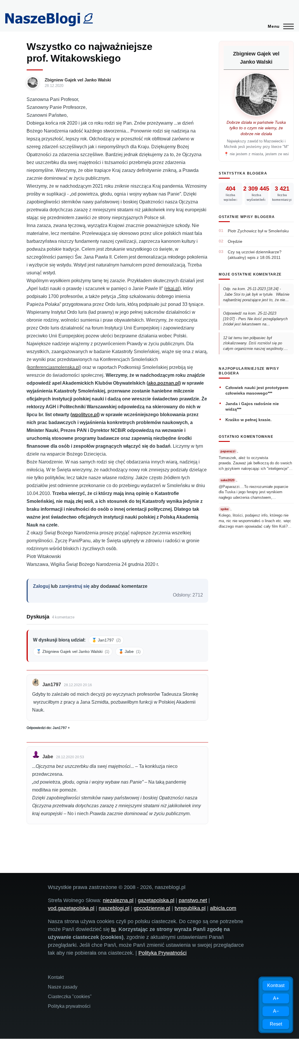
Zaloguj (41, 586)
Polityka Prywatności (162, 953)
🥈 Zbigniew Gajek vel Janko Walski (72, 651)
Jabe (47, 756)
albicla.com (223, 908)
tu (113, 929)
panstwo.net (193, 900)
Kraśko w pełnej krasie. (248, 419)
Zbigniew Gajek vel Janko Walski (78, 79)
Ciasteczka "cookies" (70, 996)
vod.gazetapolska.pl (71, 908)
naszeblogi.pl (114, 908)
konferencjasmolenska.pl (54, 367)
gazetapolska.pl (156, 900)
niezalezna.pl (118, 900)
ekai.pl (172, 288)
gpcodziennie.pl (152, 908)
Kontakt (56, 977)
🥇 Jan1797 (106, 640)
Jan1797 (51, 684)
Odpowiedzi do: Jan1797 (47, 728)
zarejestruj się (74, 586)
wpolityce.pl (85, 414)
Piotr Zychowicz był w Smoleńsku (258, 231)
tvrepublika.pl (190, 908)
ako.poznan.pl (163, 383)
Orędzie (235, 241)
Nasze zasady (62, 986)
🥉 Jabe (129, 651)
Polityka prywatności (69, 1006)
